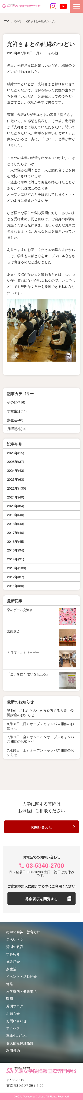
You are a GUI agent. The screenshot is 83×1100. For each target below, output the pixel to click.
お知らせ (13, 1013)
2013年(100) (16, 567)
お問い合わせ (41, 827)
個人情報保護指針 (19, 1043)
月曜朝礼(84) (17, 428)
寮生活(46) (15, 420)
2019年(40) (15, 514)
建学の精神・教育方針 (23, 931)
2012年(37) (15, 576)
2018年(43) (15, 523)
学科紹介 (13, 954)
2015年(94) (15, 550)
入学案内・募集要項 (21, 991)
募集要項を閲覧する (41, 898)
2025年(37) (15, 461)
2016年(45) (15, 541)
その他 (53, 52)
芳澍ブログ (14, 1006)
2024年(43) (15, 470)
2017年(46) (15, 532)
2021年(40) (15, 497)
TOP (6, 21)
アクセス (13, 1028)
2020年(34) (15, 505)
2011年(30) (15, 585)
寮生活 (11, 968)
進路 (9, 983)
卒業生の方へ (16, 1035)
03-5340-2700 (45, 865)
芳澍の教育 (14, 946)
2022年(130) (16, 488)
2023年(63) (15, 479)
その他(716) (16, 402)
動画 (9, 998)
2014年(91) (15, 559)
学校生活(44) (17, 411)
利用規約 (13, 1050)
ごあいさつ (14, 939)
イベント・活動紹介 (21, 976)
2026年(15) (15, 452)
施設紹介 (13, 961)
